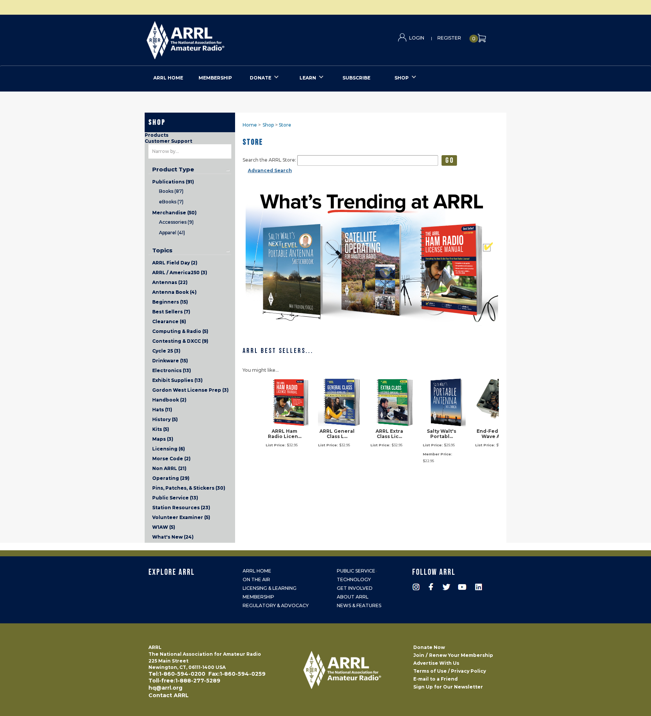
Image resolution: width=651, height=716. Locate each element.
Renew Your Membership (461, 655)
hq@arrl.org (165, 687)
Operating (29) (170, 478)
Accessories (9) (176, 222)
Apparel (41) (172, 232)
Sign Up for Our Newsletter (448, 687)
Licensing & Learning (269, 588)
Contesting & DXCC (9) (180, 341)
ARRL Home (257, 571)
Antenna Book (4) (174, 292)
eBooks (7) (171, 202)
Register (449, 38)
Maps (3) (162, 439)
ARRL (216, 38)
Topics (162, 250)
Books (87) (171, 191)
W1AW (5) (163, 527)
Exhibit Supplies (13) (177, 380)
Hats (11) (162, 409)
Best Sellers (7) (171, 311)
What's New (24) (173, 537)
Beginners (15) (170, 302)
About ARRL (352, 597)
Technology (354, 579)
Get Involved (355, 588)
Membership (258, 597)
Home (250, 125)
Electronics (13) (171, 370)
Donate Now (429, 647)
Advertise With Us (436, 663)
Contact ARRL (168, 695)
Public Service (356, 571)
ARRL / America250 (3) (179, 272)
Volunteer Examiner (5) (181, 517)
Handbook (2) (169, 400)
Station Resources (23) (181, 507)
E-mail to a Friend (435, 679)
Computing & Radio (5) (180, 331)
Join (418, 655)
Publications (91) (173, 182)
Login (416, 38)
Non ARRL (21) (169, 468)
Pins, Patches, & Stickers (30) (188, 488)
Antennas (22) (170, 282)
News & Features (359, 605)
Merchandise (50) (174, 212)
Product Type (173, 169)
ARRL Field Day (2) (174, 263)
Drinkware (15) (170, 360)
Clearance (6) (169, 321)
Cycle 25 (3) (166, 351)
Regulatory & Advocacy (276, 605)
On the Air (256, 579)
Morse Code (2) (171, 458)
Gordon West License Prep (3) (190, 390)
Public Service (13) (175, 498)
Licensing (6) (168, 449)
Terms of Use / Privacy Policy (449, 671)
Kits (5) (160, 429)
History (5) (165, 419)
